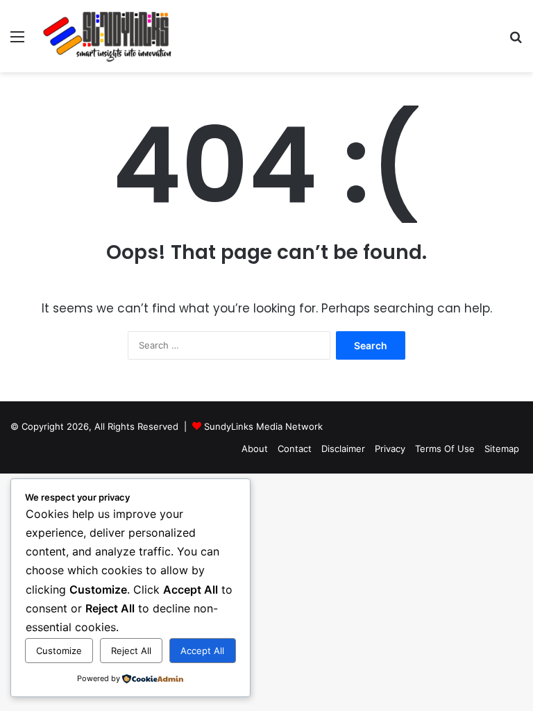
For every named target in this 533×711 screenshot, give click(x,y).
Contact (295, 448)
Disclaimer (343, 448)
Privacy (390, 448)
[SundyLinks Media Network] (108, 36)
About (255, 448)
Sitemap (501, 448)
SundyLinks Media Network (263, 426)
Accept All (202, 650)
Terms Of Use (445, 448)
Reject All (131, 650)
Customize (59, 650)
